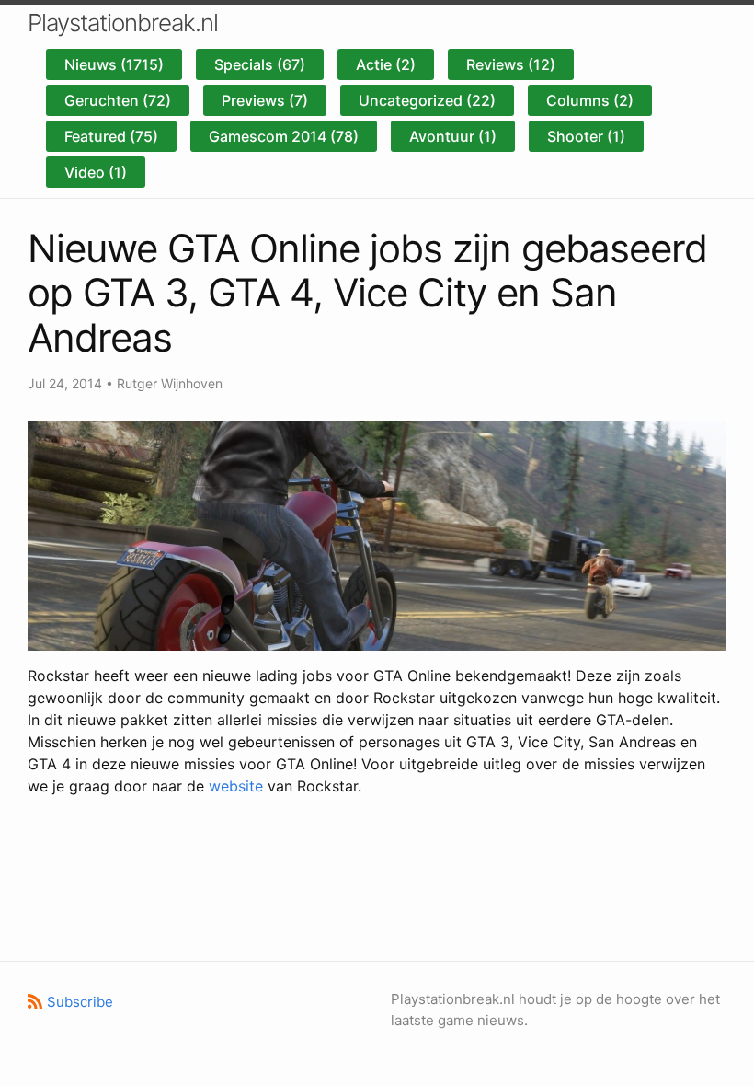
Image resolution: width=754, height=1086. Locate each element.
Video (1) (95, 172)
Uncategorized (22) (427, 100)
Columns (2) (590, 100)
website (236, 786)
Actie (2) (386, 64)
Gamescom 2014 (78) (284, 136)
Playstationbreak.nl (123, 22)
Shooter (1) (586, 136)
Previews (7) (265, 100)
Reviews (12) (510, 64)
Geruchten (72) (117, 100)
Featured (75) (111, 136)
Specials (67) (259, 64)
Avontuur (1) (453, 136)
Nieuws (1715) (114, 64)
